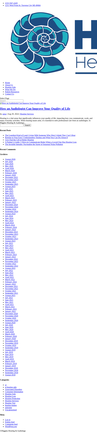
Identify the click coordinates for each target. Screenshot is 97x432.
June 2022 (9, 273)
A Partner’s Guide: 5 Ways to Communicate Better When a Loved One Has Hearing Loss (41, 142)
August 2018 (10, 375)
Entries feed (10, 422)
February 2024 (11, 227)
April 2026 (9, 168)
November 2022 (11, 261)
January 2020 (10, 339)
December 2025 (11, 177)
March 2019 (10, 361)
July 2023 (9, 243)
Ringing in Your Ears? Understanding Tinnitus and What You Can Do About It (36, 137)
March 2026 (10, 171)
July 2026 (9, 161)
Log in (7, 420)
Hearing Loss (10, 396)
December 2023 (11, 232)
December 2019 (11, 341)
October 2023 (10, 236)
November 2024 (11, 207)
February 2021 (11, 309)
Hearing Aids (10, 87)
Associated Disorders (13, 389)
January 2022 (10, 284)
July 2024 (9, 216)
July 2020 (9, 325)
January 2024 (10, 230)
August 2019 (10, 350)
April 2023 (9, 250)
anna (4, 114)
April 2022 (9, 277)
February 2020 (11, 336)
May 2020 (9, 329)
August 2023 (10, 241)
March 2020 (10, 334)
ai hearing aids (11, 387)
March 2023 (10, 252)
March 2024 (10, 225)
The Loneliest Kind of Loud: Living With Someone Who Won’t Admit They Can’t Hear (40, 135)
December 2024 (11, 205)
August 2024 (10, 214)
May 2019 (9, 357)
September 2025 (11, 184)
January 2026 (10, 175)
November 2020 (11, 316)
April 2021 (9, 304)
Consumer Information (14, 392)
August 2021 (10, 295)
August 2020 (10, 323)
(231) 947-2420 (11, 3)
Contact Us (9, 94)
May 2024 (9, 220)
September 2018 (11, 373)
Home (7, 83)
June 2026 (9, 164)
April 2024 (9, 223)
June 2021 (9, 300)
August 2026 (10, 159)
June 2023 (9, 245)
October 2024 (10, 209)
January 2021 (10, 311)
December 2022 (11, 259)
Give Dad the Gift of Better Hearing (19, 140)
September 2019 (11, 348)
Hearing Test (10, 403)
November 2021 (11, 289)
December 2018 (11, 368)
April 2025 (9, 195)
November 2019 (11, 343)
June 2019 (9, 354)
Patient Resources (12, 92)
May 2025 (9, 193)
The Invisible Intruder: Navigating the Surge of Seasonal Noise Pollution (34, 144)
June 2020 (9, 327)
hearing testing (11, 405)
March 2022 (10, 279)
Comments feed (11, 424)
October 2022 (10, 264)
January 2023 (10, 257)
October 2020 (10, 318)
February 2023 (11, 255)
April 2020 (9, 332)
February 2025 (11, 200)
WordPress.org (11, 426)
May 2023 (9, 248)
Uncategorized (11, 410)
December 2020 (11, 314)
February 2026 (11, 173)
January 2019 (10, 366)
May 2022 (9, 275)
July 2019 (9, 352)
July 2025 (9, 189)
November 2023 (11, 234)
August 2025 (10, 186)
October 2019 (10, 345)
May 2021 (9, 302)
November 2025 (11, 180)
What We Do (10, 89)
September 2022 (11, 266)
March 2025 (10, 198)
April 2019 (9, 359)
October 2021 (10, 291)
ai (5, 385)
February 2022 (11, 282)
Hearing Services (27, 114)
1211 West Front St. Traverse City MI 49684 (23, 5)
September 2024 (11, 211)
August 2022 (10, 268)
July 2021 (9, 298)
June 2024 (9, 218)
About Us (9, 85)
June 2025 (9, 191)
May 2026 (9, 166)
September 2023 (11, 239)
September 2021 (11, 293)
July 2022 (9, 270)
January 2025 (10, 202)
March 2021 (10, 307)
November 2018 (11, 370)
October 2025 (10, 182)
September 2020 (11, 320)
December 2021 (11, 286)
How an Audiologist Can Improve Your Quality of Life (35, 108)
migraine (8, 408)
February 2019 (11, 364)
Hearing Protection (12, 398)
